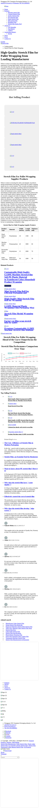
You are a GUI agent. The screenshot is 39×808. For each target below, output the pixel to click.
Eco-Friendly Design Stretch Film (18, 745)
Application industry (10, 32)
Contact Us (7, 38)
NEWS (6, 684)
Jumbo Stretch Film (13, 16)
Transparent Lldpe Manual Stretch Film (12, 747)
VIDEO (10, 30)
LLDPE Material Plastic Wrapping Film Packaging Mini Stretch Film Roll (19, 308)
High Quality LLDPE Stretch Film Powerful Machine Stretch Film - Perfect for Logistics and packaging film (21, 421)
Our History (11, 29)
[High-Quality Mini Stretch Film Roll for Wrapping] (10, 296)
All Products (27, 747)
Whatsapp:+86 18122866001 (21, 3)
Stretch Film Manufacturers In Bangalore (17, 640)
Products (6, 11)
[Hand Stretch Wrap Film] (12, 403)
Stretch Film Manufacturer (8, 744)
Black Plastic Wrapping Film (14, 635)
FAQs (6, 37)
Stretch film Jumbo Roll (15, 24)
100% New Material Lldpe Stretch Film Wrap (19, 628)
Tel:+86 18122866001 (10, 728)
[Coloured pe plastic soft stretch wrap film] (12, 425)
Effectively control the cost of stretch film (19, 496)
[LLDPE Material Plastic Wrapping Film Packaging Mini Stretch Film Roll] (10, 303)
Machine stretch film (14, 12)
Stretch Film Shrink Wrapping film (18, 314)
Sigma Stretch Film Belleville (14, 625)
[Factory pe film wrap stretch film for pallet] (10, 318)
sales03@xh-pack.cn (7, 3)
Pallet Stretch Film (21, 744)
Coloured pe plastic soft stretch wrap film (20, 427)
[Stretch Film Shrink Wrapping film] (6, 311)
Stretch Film (31, 745)
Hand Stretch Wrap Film (15, 406)
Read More (8, 286)
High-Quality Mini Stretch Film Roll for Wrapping (19, 300)
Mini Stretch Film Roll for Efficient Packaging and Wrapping (16, 293)
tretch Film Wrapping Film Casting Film (17, 636)
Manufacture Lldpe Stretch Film (15, 623)
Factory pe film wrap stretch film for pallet (17, 322)
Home (6, 9)
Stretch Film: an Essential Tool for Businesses (21, 457)
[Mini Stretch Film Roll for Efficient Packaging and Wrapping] (10, 289)
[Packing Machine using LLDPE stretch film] (15, 432)
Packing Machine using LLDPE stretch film (21, 434)
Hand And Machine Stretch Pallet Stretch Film (19, 626)
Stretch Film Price (11, 630)
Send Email (8, 750)
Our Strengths (12, 27)
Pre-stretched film (13, 17)
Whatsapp (3, 754)
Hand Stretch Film (13, 19)
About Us (7, 25)
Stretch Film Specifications (13, 633)
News (6, 35)
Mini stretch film (12, 20)
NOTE (10, 34)
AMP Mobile (15, 742)
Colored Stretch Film (14, 14)
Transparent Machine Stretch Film (15, 638)
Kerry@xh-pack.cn (9, 726)
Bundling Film (12, 22)
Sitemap (8, 742)
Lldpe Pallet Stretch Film (13, 631)
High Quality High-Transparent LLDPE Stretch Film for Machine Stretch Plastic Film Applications (20, 400)
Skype (2, 752)
